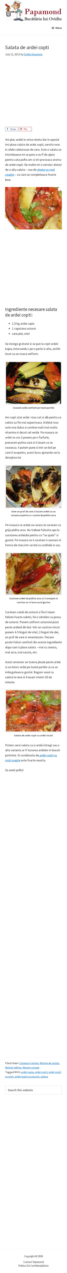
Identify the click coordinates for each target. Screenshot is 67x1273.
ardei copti (41, 1072)
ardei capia (27, 1072)
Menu (58, 28)
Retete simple (31, 1067)
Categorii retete (28, 1063)
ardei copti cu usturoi (27, 1076)
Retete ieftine (13, 1067)
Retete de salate (49, 1063)
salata (44, 1076)
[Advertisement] (33, 93)
